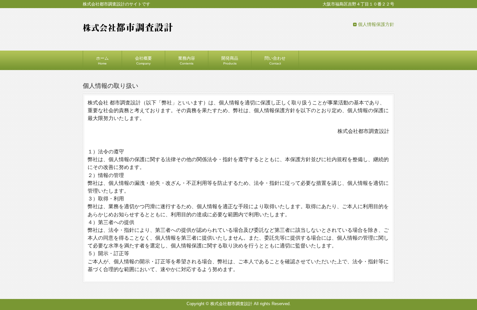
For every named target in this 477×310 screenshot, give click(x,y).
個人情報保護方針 (376, 24)
